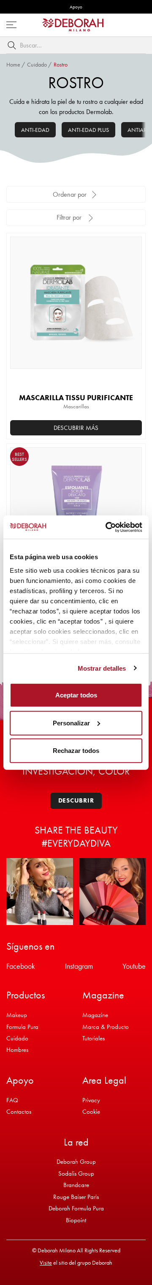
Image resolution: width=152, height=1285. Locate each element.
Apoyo (76, 7)
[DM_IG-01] (39, 891)
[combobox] (76, 45)
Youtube (134, 966)
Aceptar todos (76, 695)
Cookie (91, 1111)
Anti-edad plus (88, 130)
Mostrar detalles (102, 668)
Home (13, 64)
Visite (46, 1262)
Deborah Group (76, 1161)
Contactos (18, 1111)
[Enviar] (13, 45)
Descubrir (76, 800)
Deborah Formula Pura (76, 1208)
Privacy (91, 1100)
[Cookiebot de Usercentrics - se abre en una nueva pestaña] (107, 526)
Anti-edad (35, 130)
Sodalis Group (76, 1173)
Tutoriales (93, 1038)
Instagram (79, 966)
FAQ (12, 1100)
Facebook (20, 966)
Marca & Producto (105, 1027)
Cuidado (37, 64)
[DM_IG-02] (112, 891)
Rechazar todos (76, 750)
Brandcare (76, 1185)
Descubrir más (76, 428)
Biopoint (76, 1220)
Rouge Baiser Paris (76, 1197)
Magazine (95, 1015)
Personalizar (71, 722)
